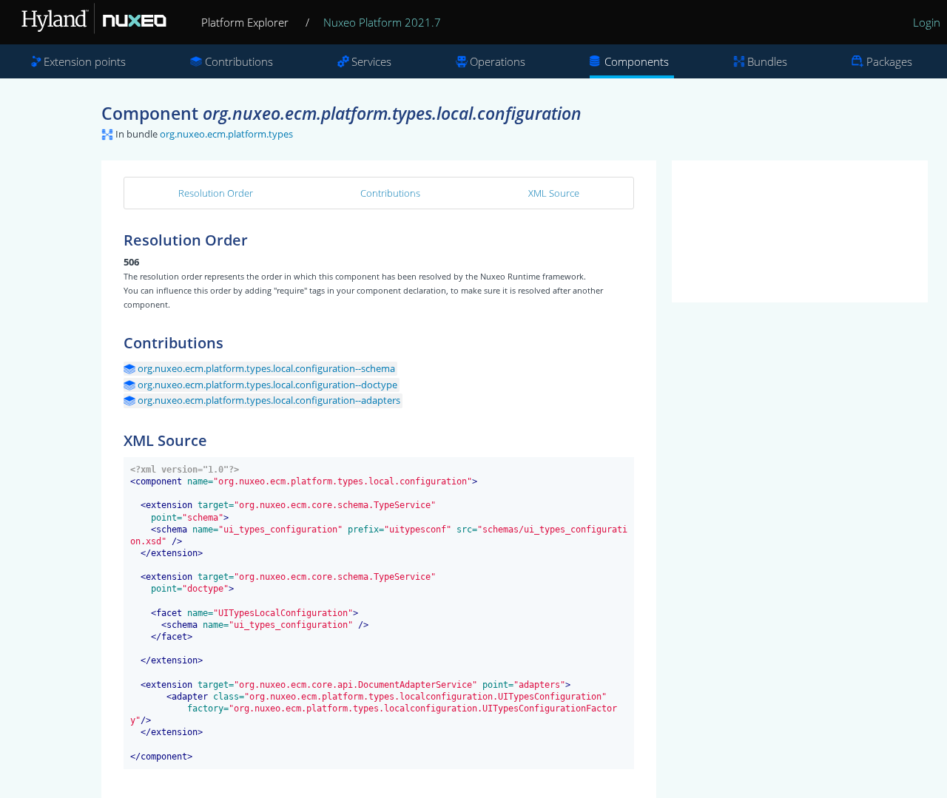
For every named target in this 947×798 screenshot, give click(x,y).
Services (371, 61)
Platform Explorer (245, 22)
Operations (497, 61)
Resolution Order (215, 193)
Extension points (85, 61)
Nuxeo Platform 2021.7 (382, 22)
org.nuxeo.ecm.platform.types (226, 134)
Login (926, 22)
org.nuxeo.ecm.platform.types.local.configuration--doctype (267, 384)
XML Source (553, 193)
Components (636, 61)
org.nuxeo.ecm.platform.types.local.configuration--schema (266, 368)
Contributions (239, 61)
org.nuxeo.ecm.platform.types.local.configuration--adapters (269, 400)
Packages (889, 61)
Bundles (767, 61)
